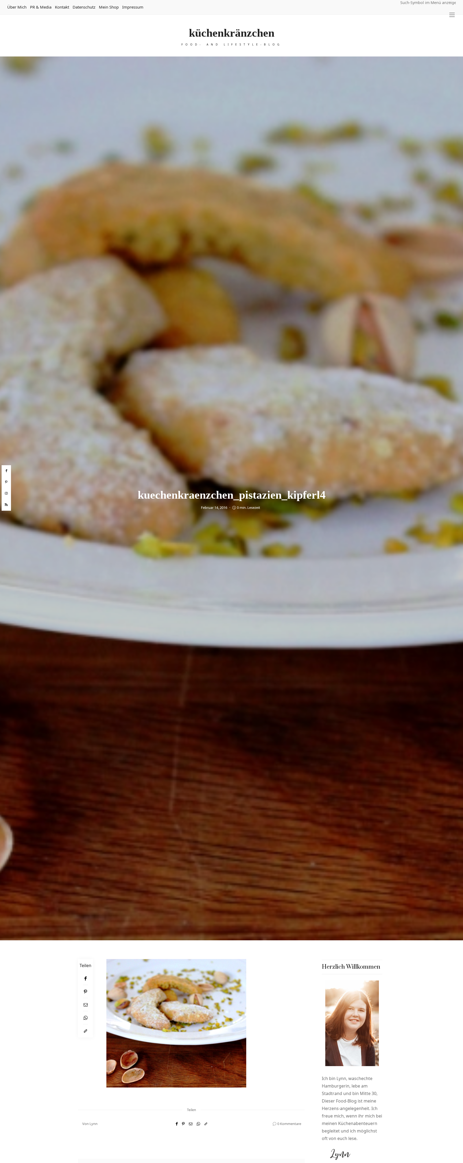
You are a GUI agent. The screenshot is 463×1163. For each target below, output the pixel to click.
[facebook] (6, 470)
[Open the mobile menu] (452, 14)
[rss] (6, 505)
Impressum (132, 7)
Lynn (93, 1123)
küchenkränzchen (231, 33)
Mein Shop (109, 7)
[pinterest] (6, 482)
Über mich (17, 7)
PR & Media (40, 7)
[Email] (85, 1004)
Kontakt (62, 7)
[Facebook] (85, 978)
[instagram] (6, 493)
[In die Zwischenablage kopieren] (85, 1030)
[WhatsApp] (85, 1017)
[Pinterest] (85, 991)
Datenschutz (84, 7)
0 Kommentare (289, 1123)
